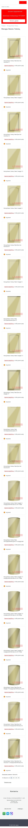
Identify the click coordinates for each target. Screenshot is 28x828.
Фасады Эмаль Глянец (12, 25)
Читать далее (14, 21)
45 (13, 777)
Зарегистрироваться (24, 2)
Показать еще (7, 782)
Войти (21, 2)
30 (11, 777)
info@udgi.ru (20, 808)
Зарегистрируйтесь (9, 65)
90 (18, 777)
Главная (3, 25)
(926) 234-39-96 (7, 808)
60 (16, 777)
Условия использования (14, 827)
